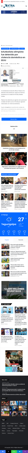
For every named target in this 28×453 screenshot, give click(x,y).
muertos (23, 428)
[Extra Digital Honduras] (9, 6)
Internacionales (9, 45)
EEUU (16, 425)
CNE (7, 423)
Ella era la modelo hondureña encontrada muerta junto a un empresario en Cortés (18, 273)
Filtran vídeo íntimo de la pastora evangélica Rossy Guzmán (17, 266)
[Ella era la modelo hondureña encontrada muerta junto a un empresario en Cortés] (5, 273)
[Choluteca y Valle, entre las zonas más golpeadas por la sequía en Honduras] (14, 413)
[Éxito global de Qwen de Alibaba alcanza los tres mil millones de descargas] (7, 331)
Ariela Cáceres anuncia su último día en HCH (17, 259)
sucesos (8, 430)
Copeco (21, 423)
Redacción (4, 63)
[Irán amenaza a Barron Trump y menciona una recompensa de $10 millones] (7, 180)
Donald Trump (10, 425)
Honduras (4, 428)
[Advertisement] (14, 30)
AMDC (3, 423)
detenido (3, 425)
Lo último (22, 48)
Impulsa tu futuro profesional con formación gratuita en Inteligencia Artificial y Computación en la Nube (7, 318)
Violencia (4, 433)
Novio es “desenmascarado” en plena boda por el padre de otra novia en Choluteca (18, 253)
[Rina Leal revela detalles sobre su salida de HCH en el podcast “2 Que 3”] (5, 246)
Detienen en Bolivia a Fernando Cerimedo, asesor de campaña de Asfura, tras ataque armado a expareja (21, 204)
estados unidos (22, 425)
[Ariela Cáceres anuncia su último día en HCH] (5, 260)
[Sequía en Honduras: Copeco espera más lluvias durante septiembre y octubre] (23, 408)
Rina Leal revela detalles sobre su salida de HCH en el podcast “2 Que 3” (17, 246)
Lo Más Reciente (14, 48)
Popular (7, 240)
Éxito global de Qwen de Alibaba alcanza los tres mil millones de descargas (7, 339)
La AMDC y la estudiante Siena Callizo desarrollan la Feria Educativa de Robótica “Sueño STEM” (20, 340)
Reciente (21, 240)
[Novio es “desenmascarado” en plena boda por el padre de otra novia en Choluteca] (5, 253)
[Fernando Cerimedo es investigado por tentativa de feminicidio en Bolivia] (21, 180)
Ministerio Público (16, 428)
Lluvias (9, 428)
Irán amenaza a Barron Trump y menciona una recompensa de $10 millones (7, 187)
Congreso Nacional (14, 423)
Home (3, 45)
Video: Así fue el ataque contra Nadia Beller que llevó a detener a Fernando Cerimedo (6, 204)
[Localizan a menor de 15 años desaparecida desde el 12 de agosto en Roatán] (23, 413)
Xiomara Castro (11, 433)
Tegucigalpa (14, 430)
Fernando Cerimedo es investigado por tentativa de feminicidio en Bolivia (21, 187)
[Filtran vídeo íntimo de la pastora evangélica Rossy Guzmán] (5, 266)
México (3, 430)
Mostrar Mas (13, 119)
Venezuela (21, 430)
